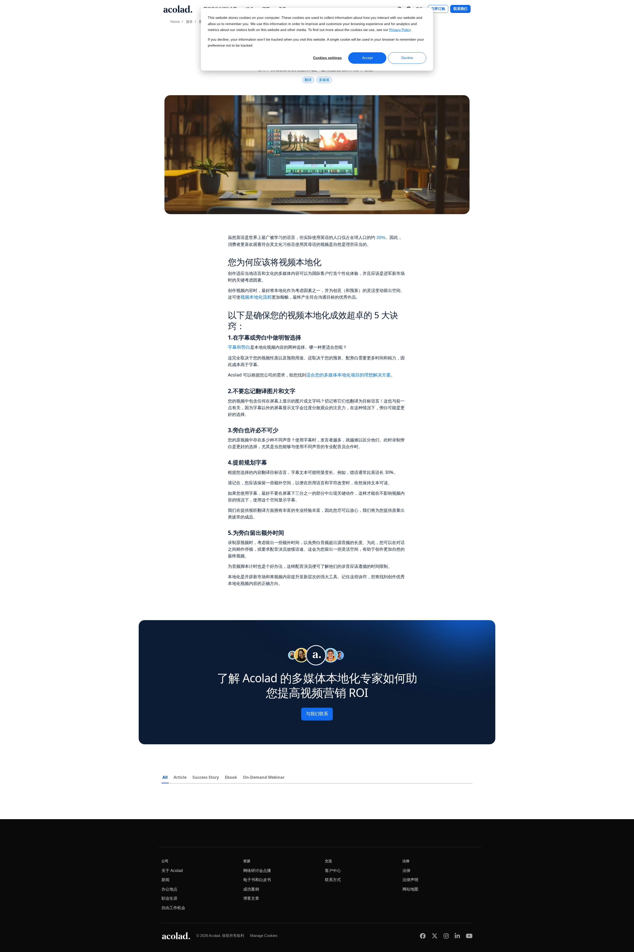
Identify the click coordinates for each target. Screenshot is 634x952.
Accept (367, 58)
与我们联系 (317, 713)
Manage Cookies (264, 935)
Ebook (231, 777)
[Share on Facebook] (423, 936)
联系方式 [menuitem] (333, 880)
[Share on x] (435, 936)
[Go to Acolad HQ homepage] (177, 9)
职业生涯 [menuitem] (169, 898)
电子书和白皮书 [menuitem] (257, 880)
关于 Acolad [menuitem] (172, 870)
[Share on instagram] (446, 936)
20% (380, 237)
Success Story (205, 777)
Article (180, 777)
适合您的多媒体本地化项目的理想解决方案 (348, 375)
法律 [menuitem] (406, 870)
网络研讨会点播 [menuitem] (257, 870)
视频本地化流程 (256, 297)
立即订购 (438, 9)
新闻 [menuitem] (165, 880)
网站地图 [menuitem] (410, 889)
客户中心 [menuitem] (333, 870)
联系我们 (460, 9)
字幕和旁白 (239, 347)
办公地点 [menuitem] (169, 889)
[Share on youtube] (469, 936)
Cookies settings (327, 58)
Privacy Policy (400, 30)
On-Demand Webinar (264, 777)
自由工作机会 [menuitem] (173, 908)
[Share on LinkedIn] (457, 936)
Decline (407, 58)
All (165, 777)
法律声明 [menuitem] (410, 880)
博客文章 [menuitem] (251, 898)
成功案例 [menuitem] (251, 889)
